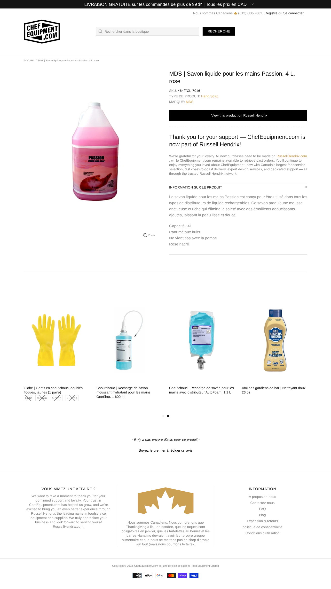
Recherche (219, 31)
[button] (165, 450)
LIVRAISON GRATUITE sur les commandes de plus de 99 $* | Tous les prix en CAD (165, 4)
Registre (271, 13)
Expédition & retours (262, 521)
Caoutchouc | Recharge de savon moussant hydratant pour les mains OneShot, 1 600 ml (123, 392)
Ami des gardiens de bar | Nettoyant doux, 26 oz (274, 390)
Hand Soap (209, 96)
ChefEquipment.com (42, 31)
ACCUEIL (29, 60)
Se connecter (293, 13)
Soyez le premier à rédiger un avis (166, 450)
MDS (189, 102)
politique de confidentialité (262, 527)
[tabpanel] (202, 350)
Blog (262, 515)
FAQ (262, 509)
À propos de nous (262, 497)
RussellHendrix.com (291, 156)
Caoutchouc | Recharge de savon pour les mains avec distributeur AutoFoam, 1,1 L (201, 390)
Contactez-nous (262, 503)
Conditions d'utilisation (262, 533)
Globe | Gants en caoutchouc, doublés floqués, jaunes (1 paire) (53, 390)
